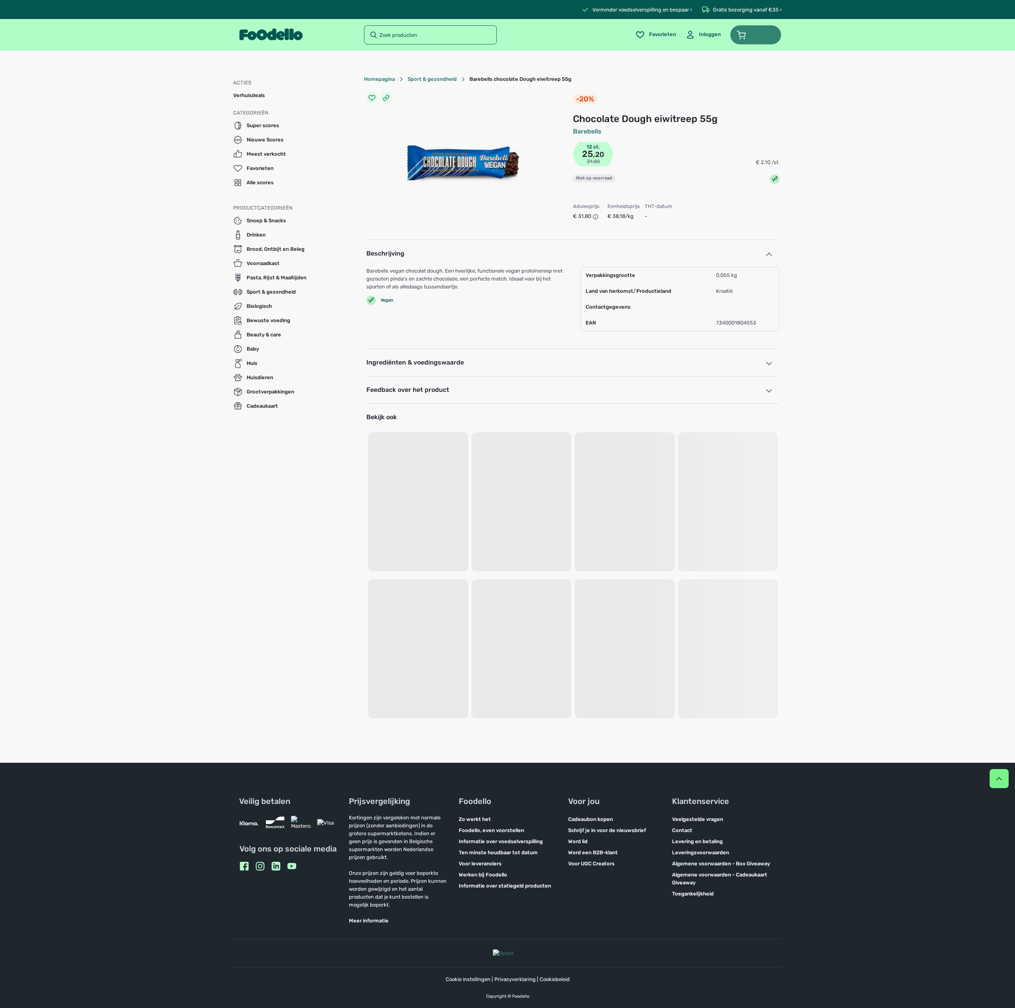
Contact (682, 830)
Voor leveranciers (480, 864)
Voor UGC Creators (591, 864)
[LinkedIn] (276, 866)
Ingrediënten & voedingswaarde (415, 362)
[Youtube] (292, 866)
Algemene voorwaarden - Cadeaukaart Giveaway (719, 879)
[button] (755, 34)
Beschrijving (385, 253)
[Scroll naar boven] (999, 778)
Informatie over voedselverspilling (501, 841)
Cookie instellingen (468, 979)
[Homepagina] (271, 34)
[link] (703, 35)
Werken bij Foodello (483, 875)
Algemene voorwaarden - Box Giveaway (721, 864)
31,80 (593, 161)
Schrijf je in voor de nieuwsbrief (607, 830)
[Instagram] (260, 866)
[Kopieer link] (386, 97)
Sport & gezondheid (432, 79)
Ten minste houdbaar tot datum (498, 852)
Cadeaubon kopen (590, 819)
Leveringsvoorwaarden (700, 852)
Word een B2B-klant (593, 852)
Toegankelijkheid (693, 894)
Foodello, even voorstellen (491, 830)
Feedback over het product (407, 389)
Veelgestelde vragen (697, 819)
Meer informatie (369, 921)
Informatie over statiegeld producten (505, 886)
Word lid (578, 841)
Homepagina (379, 79)
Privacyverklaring (515, 979)
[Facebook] (244, 866)
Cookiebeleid (555, 979)
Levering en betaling (697, 841)
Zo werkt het (475, 819)
